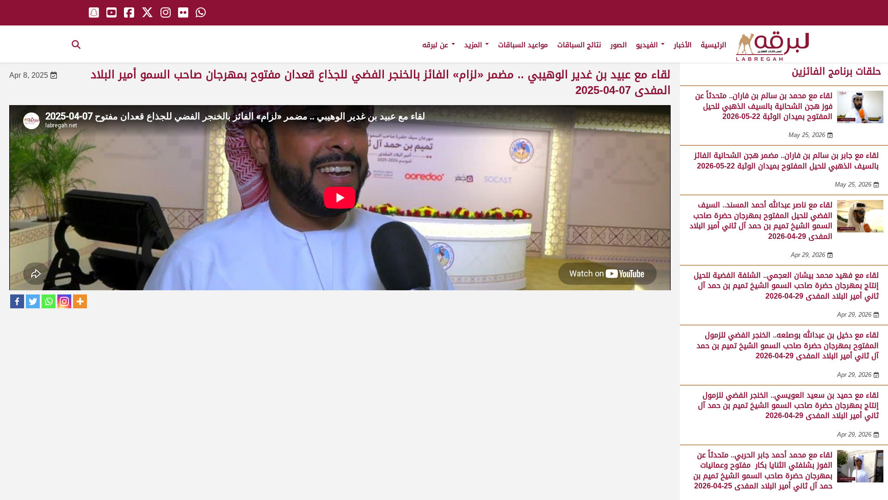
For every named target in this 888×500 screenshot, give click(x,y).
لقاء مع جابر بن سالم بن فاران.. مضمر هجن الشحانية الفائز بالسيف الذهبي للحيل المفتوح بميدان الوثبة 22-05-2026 (786, 160)
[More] (80, 301)
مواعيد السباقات (523, 44)
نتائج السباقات (579, 44)
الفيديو (648, 44)
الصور (618, 44)
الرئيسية (713, 44)
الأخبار (682, 44)
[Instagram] (64, 301)
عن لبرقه (436, 44)
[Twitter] (33, 301)
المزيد (474, 44)
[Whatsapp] (49, 301)
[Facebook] (17, 301)
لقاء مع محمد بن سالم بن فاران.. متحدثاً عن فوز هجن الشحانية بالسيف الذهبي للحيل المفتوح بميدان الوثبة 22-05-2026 (763, 106)
